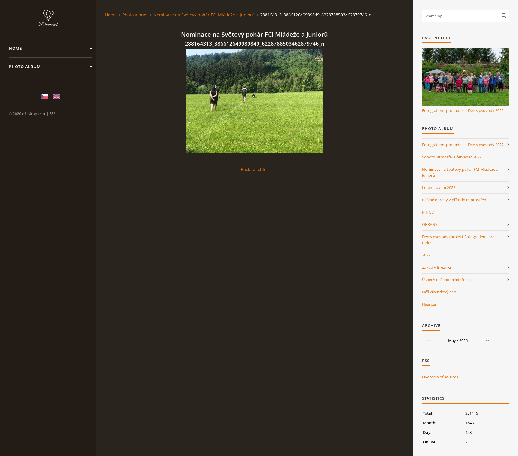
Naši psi (429, 304)
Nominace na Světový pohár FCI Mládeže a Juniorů (204, 15)
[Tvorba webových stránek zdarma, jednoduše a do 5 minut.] (44, 114)
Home (15, 48)
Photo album (25, 66)
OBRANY (429, 224)
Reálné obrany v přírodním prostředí (454, 199)
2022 (426, 255)
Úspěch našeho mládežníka (446, 279)
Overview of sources (440, 377)
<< (429, 340)
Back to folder (254, 169)
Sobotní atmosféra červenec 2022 (451, 157)
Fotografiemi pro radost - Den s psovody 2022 (463, 110)
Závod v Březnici (436, 267)
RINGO (428, 212)
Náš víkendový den (439, 292)
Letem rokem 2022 (438, 187)
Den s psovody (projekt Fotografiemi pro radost (458, 239)
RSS (52, 113)
